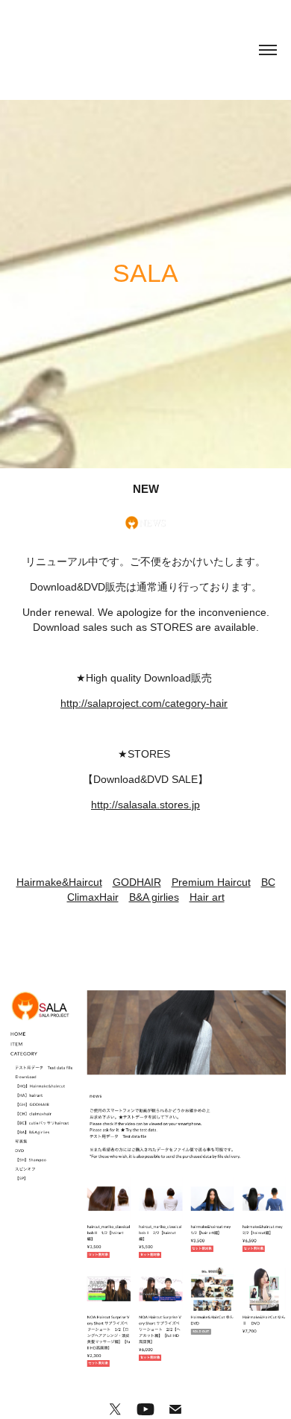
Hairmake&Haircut (59, 882)
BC (268, 882)
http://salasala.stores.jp (145, 805)
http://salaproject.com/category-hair (144, 703)
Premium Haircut (211, 882)
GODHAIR (137, 882)
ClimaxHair (93, 897)
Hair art (207, 897)
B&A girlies (154, 897)
